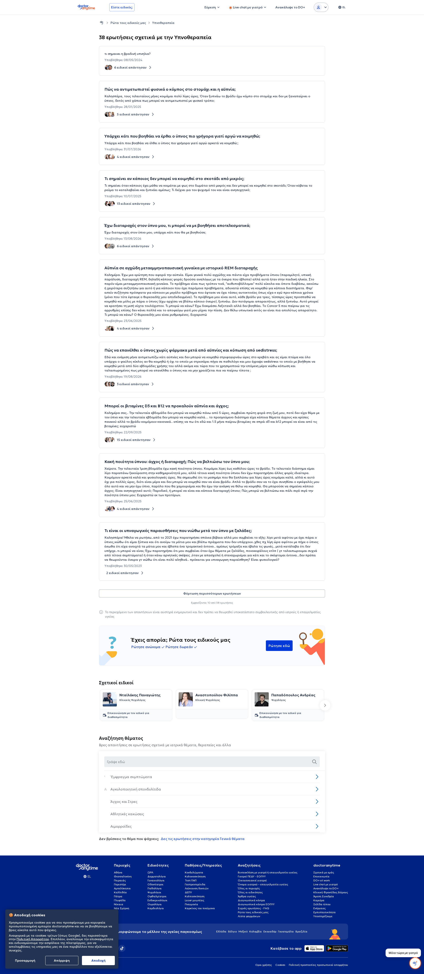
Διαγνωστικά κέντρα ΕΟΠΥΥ (256, 904)
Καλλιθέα (120, 892)
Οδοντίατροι (155, 884)
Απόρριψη (62, 961)
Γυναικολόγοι (156, 880)
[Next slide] (325, 705)
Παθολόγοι (155, 888)
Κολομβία (255, 931)
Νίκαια (118, 904)
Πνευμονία (191, 904)
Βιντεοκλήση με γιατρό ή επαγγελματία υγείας (267, 872)
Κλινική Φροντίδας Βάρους (330, 892)
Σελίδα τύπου (322, 904)
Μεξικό (243, 931)
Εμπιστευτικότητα (324, 912)
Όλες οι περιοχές (249, 888)
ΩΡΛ (150, 872)
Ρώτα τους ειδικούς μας (128, 23)
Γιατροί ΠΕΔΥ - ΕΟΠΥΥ (252, 876)
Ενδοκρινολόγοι (157, 900)
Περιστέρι (120, 884)
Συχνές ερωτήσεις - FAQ (253, 908)
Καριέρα (318, 900)
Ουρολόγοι (155, 904)
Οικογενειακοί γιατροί (252, 880)
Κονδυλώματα (194, 872)
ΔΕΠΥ (188, 892)
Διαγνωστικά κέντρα (251, 900)
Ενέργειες (319, 908)
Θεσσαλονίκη (123, 876)
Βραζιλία (301, 931)
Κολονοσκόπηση (195, 876)
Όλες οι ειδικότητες (250, 892)
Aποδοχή (98, 961)
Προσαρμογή (25, 961)
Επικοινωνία (321, 876)
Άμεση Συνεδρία (323, 896)
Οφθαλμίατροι (157, 896)
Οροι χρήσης (263, 964)
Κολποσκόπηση (194, 896)
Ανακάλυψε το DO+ (326, 888)
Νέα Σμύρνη (121, 908)
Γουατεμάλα (286, 931)
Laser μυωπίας (194, 900)
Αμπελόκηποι (122, 888)
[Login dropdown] (321, 7)
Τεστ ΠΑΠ (191, 880)
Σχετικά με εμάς (323, 872)
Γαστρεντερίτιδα (195, 884)
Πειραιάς (120, 880)
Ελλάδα (221, 931)
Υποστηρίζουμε (322, 916)
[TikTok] (121, 948)
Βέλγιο (232, 931)
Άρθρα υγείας (247, 896)
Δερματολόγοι (157, 876)
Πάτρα (118, 896)
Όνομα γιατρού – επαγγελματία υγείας (263, 884)
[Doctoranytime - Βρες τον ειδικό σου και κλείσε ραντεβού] (101, 22)
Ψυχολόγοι (154, 892)
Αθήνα (118, 872)
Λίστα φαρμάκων (249, 916)
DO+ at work (321, 880)
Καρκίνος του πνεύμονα (200, 908)
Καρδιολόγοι (156, 908)
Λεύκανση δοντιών (196, 888)
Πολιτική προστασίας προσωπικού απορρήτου (318, 964)
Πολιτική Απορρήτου (33, 939)
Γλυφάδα (120, 900)
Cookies (280, 964)
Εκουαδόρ (269, 931)
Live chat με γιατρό (325, 884)
